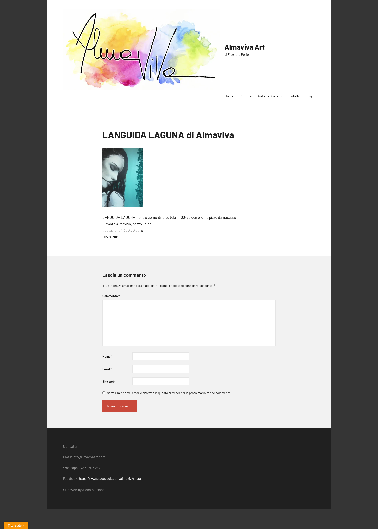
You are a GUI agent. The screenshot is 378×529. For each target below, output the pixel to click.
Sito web (108, 381)
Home (229, 96)
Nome (107, 356)
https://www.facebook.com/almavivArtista (110, 478)
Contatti (293, 96)
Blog (308, 96)
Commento (111, 296)
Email (107, 369)
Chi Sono (246, 96)
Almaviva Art (244, 46)
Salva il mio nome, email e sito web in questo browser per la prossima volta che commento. (169, 393)
